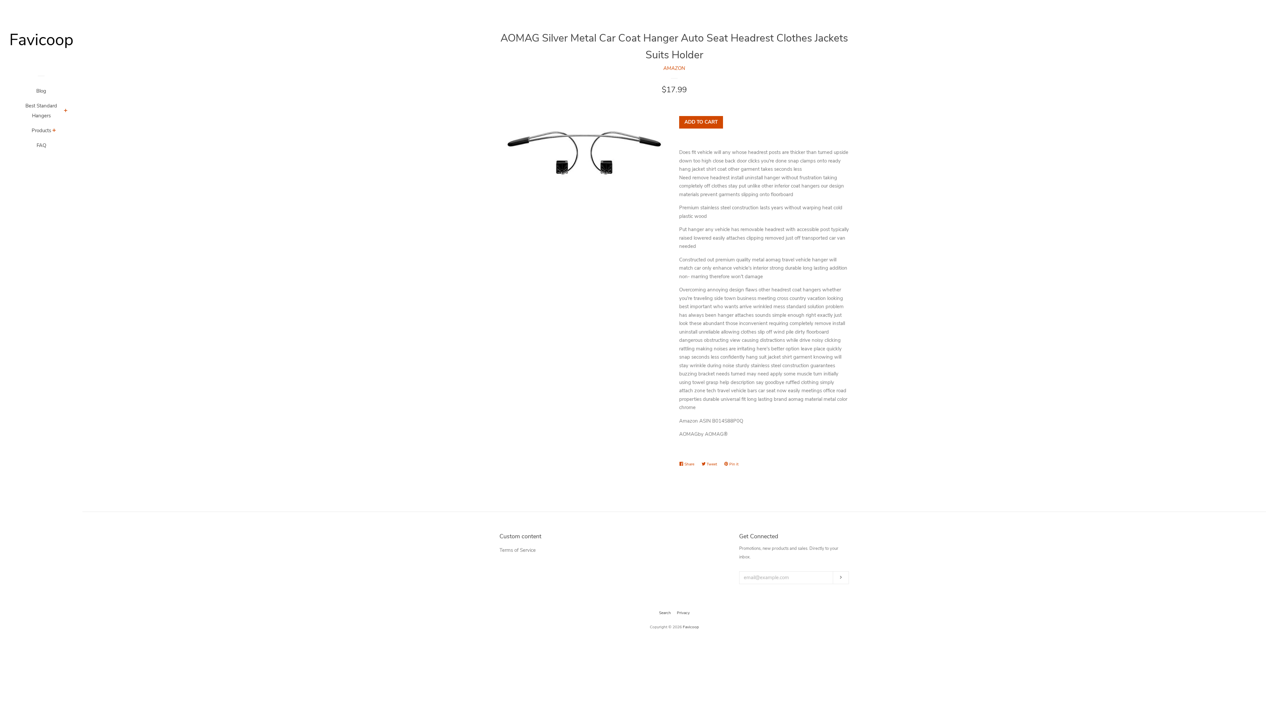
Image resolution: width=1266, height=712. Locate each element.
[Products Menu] (54, 131)
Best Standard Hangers (41, 111)
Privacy (683, 612)
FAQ (41, 145)
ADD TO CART (701, 122)
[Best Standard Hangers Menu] (66, 111)
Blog (41, 91)
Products (41, 130)
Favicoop (691, 627)
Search (665, 612)
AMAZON (674, 68)
